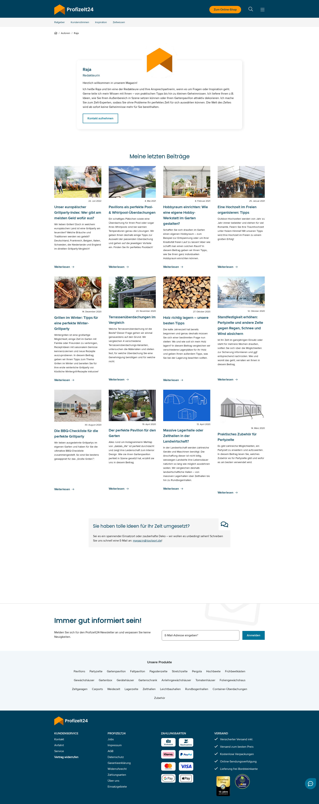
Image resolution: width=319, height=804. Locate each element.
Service (59, 751)
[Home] (56, 33)
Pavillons (79, 671)
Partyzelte (96, 671)
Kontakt (59, 739)
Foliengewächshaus (232, 680)
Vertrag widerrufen (66, 757)
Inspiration (101, 22)
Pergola (197, 671)
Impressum (115, 745)
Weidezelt (113, 689)
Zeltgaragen (80, 689)
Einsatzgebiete (117, 786)
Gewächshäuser (84, 680)
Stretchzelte (180, 671)
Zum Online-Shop (225, 9)
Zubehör (159, 698)
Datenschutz (116, 757)
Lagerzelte (131, 689)
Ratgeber (59, 22)
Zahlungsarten (117, 775)
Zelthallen (149, 689)
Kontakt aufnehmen (100, 118)
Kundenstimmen (80, 22)
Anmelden (253, 635)
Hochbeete (213, 671)
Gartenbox (105, 680)
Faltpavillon (137, 671)
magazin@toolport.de (147, 540)
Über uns (113, 781)
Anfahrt (59, 745)
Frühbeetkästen (235, 671)
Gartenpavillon (116, 671)
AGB (110, 751)
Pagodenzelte (158, 671)
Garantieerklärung (119, 763)
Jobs (111, 739)
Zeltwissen (119, 22)
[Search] (250, 10)
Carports (97, 689)
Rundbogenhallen (196, 689)
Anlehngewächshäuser (176, 680)
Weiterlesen (62, 267)
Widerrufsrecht (117, 769)
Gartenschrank (147, 680)
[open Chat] (310, 783)
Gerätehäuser (125, 680)
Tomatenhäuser (205, 680)
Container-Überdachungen (230, 689)
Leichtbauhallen (170, 689)
